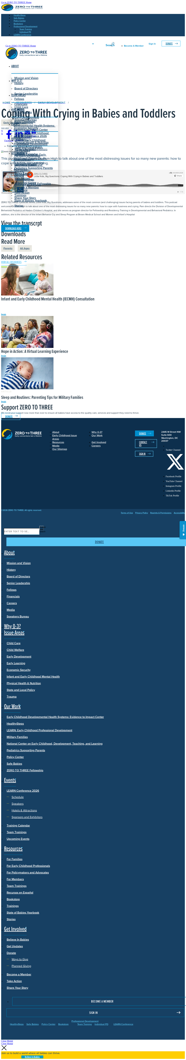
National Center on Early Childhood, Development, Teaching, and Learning (55, 743)
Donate (169, 44)
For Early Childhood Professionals (27, 158)
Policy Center (15, 757)
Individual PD (101, 1024)
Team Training (84, 1024)
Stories (18, 205)
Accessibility (179, 513)
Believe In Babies (25, 165)
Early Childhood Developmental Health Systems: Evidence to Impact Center (34, 125)
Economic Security (19, 670)
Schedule (23, 140)
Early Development (26, 117)
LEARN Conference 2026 (30, 136)
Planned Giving (26, 182)
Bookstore (13, 899)
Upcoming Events (18, 839)
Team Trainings (16, 832)
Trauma (12, 696)
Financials (13, 596)
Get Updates (22, 170)
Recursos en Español (20, 892)
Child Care (21, 107)
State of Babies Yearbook (23, 912)
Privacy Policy (141, 513)
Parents (7, 248)
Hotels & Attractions (29, 146)
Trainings (13, 906)
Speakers (22, 143)
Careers (12, 603)
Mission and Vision (26, 78)
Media (11, 610)
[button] (7, 1041)
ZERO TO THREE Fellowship (25, 770)
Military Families (17, 737)
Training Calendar (18, 825)
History (11, 570)
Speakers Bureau (18, 616)
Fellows (19, 99)
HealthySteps (15, 723)
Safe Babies (14, 763)
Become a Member (26, 187)
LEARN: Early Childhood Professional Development (39, 730)
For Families (14, 859)
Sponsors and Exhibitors (32, 149)
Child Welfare (15, 650)
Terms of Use (127, 513)
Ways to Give (25, 179)
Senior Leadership (26, 93)
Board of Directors (26, 88)
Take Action (21, 192)
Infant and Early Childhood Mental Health (33, 676)
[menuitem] (175, 446)
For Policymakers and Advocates (28, 872)
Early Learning (16, 663)
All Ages (24, 248)
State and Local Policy (21, 690)
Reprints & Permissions (160, 513)
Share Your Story (25, 198)
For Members (15, 879)
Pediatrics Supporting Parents (26, 750)
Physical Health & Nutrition (24, 683)
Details (3, 314)
